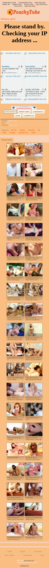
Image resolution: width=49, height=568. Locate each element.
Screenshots (38, 111)
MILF (4, 133)
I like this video (13, 107)
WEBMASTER (24, 565)
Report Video (24, 111)
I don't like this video (34, 107)
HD (39, 130)
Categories (27, 555)
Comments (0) (29, 115)
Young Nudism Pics (25, 3)
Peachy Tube (28, 4)
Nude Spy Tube (40, 3)
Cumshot (31, 130)
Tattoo (33, 133)
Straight (12, 133)
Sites (42, 555)
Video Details (10, 111)
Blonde (22, 130)
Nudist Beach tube (9, 3)
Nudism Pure (17, 4)
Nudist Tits (6, 4)
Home (9, 551)
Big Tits (14, 130)
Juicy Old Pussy (41, 4)
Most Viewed (9, 555)
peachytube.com (29, 560)
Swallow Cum (23, 133)
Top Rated (38, 551)
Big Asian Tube (30, 6)
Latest (22, 551)
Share (17, 115)
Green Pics (18, 6)
